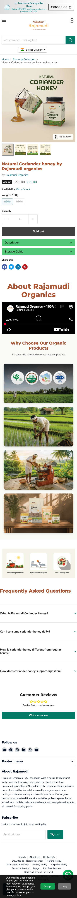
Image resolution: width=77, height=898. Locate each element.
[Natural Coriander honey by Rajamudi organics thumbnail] (7, 149)
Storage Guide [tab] (14, 252)
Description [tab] (12, 243)
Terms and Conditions (17, 864)
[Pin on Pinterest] (25, 267)
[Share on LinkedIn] (18, 267)
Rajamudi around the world (38, 872)
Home (5, 59)
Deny (64, 886)
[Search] (70, 40)
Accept (47, 886)
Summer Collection (24, 59)
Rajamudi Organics (17, 175)
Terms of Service (20, 868)
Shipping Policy (59, 864)
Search (22, 857)
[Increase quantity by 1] (33, 219)
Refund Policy (54, 861)
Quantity (6, 211)
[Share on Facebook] (4, 267)
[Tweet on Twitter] (11, 267)
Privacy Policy (40, 864)
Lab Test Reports (52, 868)
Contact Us (49, 857)
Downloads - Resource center (27, 861)
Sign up (55, 834)
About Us (34, 857)
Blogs (36, 868)
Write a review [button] (38, 715)
